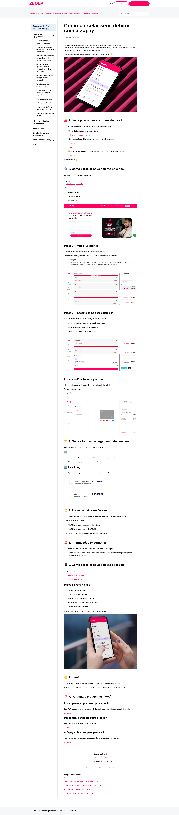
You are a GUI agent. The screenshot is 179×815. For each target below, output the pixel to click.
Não (106, 757)
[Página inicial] (36, 3)
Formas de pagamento (44, 99)
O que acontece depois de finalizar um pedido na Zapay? (83, 785)
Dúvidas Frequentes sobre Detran (41, 134)
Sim (95, 757)
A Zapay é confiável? (43, 103)
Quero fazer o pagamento (91, 13)
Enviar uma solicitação (139, 4)
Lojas (35, 144)
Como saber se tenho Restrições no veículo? (79, 793)
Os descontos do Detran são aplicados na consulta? (44, 77)
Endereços (74, 155)
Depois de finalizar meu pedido (41, 122)
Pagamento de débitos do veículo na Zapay (68, 13)
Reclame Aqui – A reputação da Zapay (77, 789)
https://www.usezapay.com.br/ (80, 135)
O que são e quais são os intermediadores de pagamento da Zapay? (45, 58)
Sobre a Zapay (39, 128)
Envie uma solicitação (107, 768)
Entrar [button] (121, 4)
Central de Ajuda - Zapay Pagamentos (40, 13)
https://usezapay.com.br (74, 184)
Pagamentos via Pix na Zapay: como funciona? (44, 108)
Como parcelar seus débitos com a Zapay (43, 42)
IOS (71, 147)
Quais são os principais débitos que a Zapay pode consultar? (45, 49)
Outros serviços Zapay (42, 140)
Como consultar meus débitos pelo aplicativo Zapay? (43, 92)
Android (72, 143)
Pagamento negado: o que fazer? (45, 114)
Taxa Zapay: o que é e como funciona (43, 85)
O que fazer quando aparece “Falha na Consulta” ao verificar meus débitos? (43, 67)
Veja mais (67, 713)
